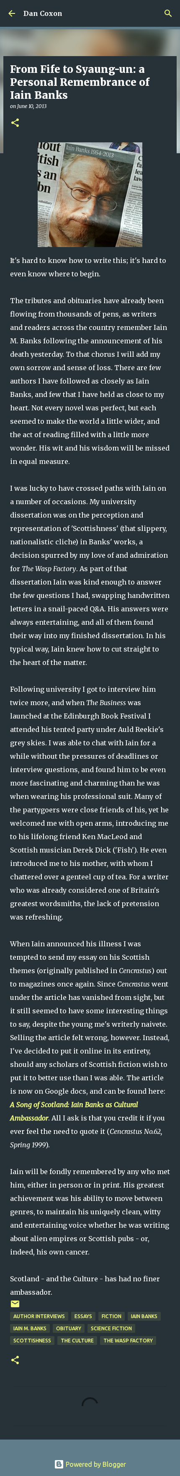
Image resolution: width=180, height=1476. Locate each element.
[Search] (168, 13)
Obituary (68, 1328)
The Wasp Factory (128, 1340)
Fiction (111, 1316)
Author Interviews (39, 1316)
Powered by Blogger (95, 1464)
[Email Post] (15, 1307)
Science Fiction (111, 1328)
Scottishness (32, 1340)
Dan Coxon (42, 13)
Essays (83, 1316)
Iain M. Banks (29, 1328)
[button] (15, 123)
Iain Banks (144, 1316)
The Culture (77, 1340)
